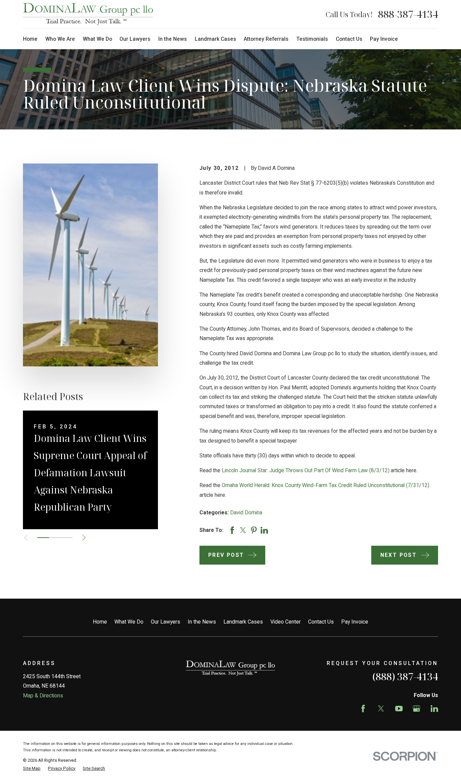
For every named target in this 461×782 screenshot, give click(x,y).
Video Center (285, 622)
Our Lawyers (165, 622)
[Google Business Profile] (416, 708)
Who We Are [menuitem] (60, 39)
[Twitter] (381, 708)
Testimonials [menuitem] (312, 39)
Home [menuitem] (30, 39)
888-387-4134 (408, 14)
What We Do (128, 622)
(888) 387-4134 (405, 676)
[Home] (88, 14)
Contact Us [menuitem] (349, 39)
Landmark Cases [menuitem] (215, 39)
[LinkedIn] (434, 708)
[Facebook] (363, 708)
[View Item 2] (55, 537)
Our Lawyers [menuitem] (135, 39)
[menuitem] (31, 768)
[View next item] (84, 537)
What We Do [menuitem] (97, 39)
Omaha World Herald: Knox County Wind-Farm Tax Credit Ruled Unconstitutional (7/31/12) (325, 485)
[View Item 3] (67, 537)
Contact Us (321, 622)
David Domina (246, 512)
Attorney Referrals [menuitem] (266, 39)
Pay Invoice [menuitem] (384, 39)
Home (100, 622)
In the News (202, 622)
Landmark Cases (243, 622)
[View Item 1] (43, 537)
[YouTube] (399, 708)
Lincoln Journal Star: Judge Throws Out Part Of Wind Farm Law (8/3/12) (305, 470)
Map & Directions (43, 695)
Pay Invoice (354, 622)
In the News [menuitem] (172, 39)
